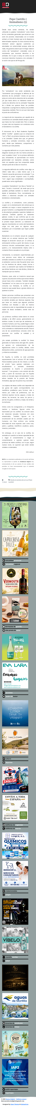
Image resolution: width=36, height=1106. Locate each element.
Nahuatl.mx (24, 1104)
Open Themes (15, 1104)
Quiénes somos (21, 1099)
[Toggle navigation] (31, 4)
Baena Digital (10, 1099)
